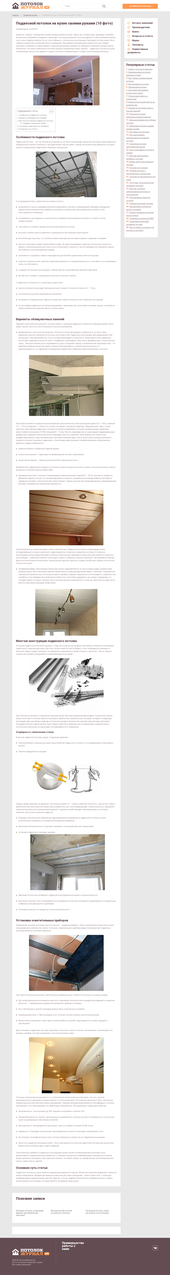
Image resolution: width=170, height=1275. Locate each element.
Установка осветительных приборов (34, 126)
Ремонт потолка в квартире (140, 69)
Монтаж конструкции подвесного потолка (36, 121)
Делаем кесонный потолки (141, 203)
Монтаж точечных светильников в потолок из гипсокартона (138, 192)
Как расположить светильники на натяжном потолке (137, 138)
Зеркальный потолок (137, 87)
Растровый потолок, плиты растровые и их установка (97, 1212)
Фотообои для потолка (139, 132)
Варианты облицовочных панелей (32, 118)
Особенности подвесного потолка (33, 115)
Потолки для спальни (138, 168)
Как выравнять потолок (138, 84)
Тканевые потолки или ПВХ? (141, 218)
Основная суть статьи (28, 129)
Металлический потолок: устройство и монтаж (62, 1212)
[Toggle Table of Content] (50, 111)
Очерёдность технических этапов (34, 123)
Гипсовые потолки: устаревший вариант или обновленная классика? (29, 1213)
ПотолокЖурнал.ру (27, 1260)
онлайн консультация (140, 6)
